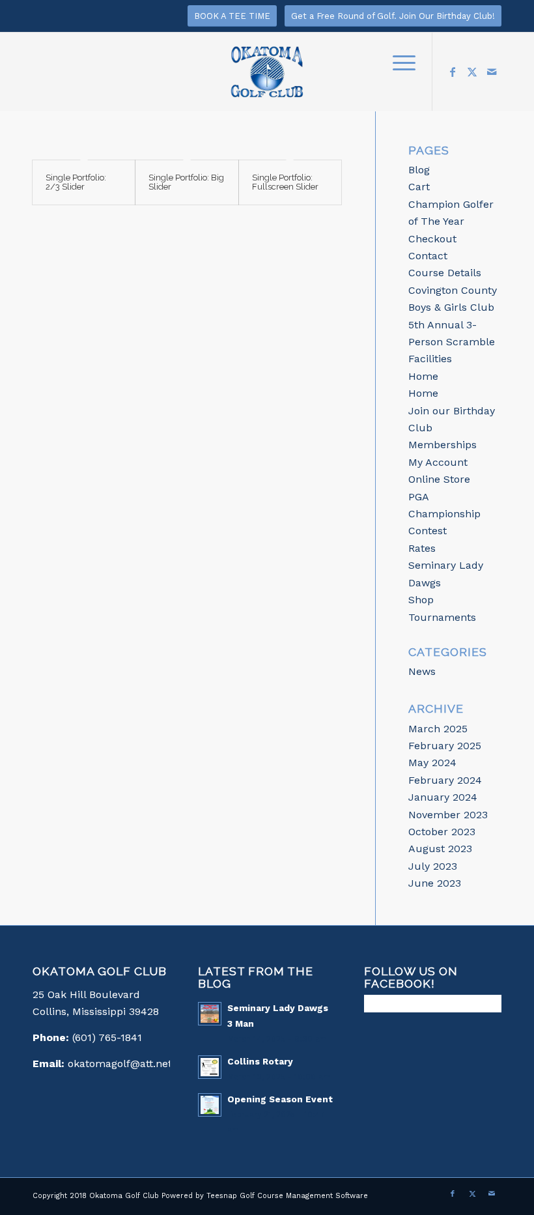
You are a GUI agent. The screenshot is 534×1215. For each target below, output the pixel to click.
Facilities (430, 358)
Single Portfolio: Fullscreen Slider (285, 182)
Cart (419, 186)
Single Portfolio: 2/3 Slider (76, 182)
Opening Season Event (280, 1099)
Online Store (439, 479)
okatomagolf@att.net (120, 1063)
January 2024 (442, 797)
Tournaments (442, 617)
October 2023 (441, 831)
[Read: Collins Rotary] (209, 1067)
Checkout (432, 239)
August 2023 (440, 848)
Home (423, 376)
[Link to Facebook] (452, 71)
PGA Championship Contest (444, 514)
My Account (438, 462)
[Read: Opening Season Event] (209, 1105)
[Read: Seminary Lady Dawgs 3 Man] (209, 1013)
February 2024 (445, 780)
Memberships (442, 444)
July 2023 (432, 866)
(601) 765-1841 (107, 1037)
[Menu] (397, 62)
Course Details (444, 272)
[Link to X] (472, 71)
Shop (421, 599)
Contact (427, 256)
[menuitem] (397, 62)
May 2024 (432, 762)
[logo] (267, 78)
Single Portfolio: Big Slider (186, 182)
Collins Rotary (260, 1061)
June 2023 (434, 883)
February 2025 (444, 745)
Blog (419, 170)
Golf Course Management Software (304, 1196)
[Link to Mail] (491, 71)
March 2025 (438, 728)
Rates (422, 548)
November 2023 (448, 814)
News (422, 671)
